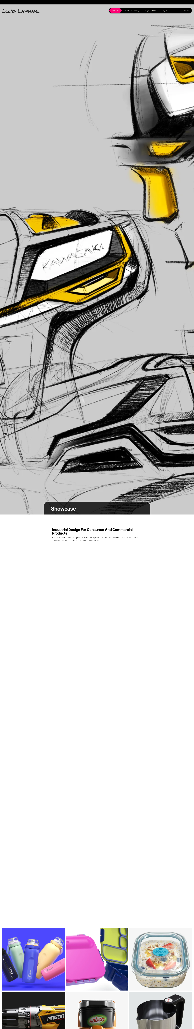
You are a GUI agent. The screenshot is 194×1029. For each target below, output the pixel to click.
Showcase (115, 10)
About (175, 10)
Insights (164, 10)
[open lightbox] (33, 959)
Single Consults (150, 10)
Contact (186, 10)
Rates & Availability (132, 10)
